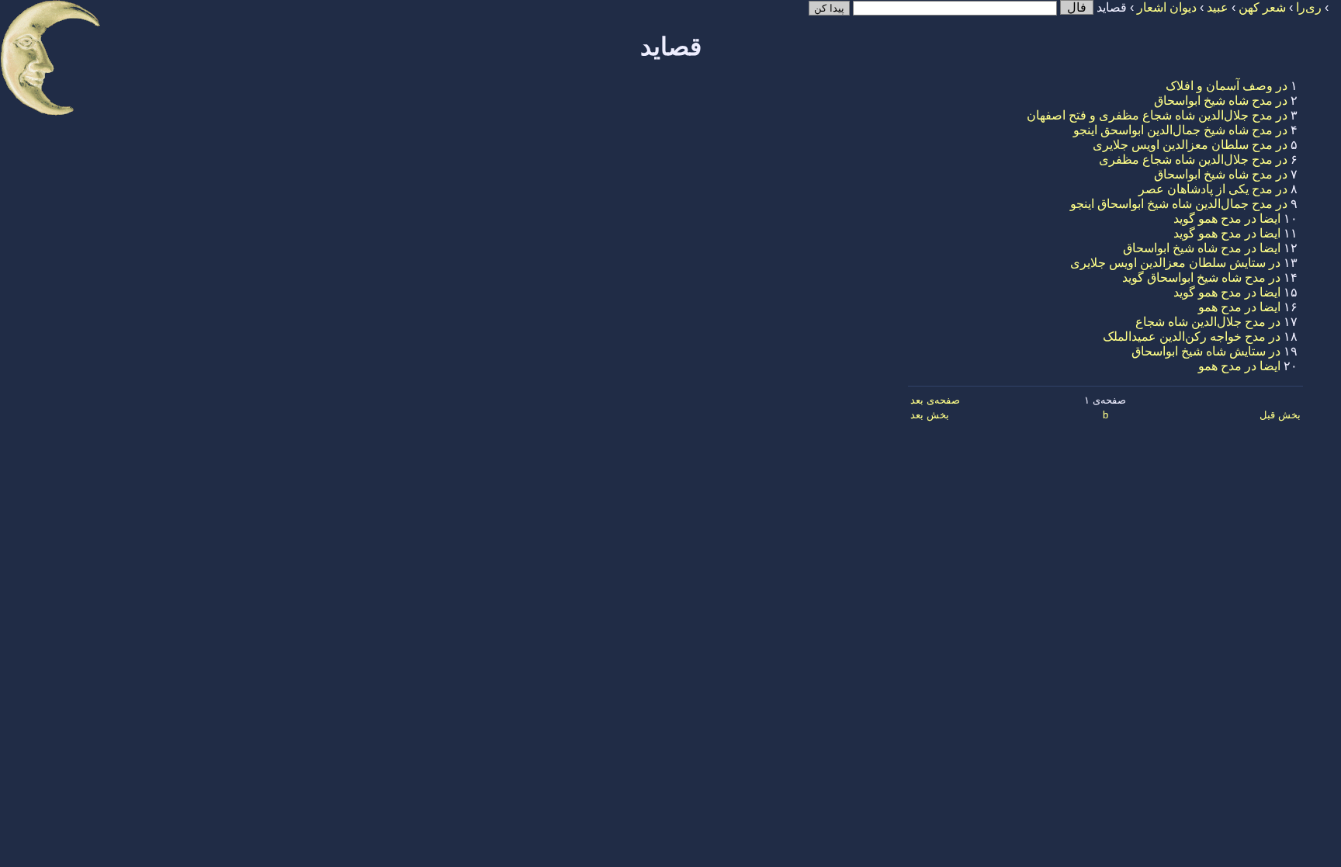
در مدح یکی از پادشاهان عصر (1212, 189)
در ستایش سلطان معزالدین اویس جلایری (1175, 262)
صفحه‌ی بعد (935, 400)
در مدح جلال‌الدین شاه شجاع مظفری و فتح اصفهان (1157, 115)
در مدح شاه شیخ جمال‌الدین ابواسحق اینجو (1180, 130)
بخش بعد (929, 415)
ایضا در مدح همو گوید (1226, 218)
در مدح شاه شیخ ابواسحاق (1220, 100)
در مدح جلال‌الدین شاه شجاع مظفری (1193, 159)
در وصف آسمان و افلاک (1226, 85)
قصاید (671, 47)
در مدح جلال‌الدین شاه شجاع (1207, 321)
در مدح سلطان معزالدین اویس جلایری (1190, 144)
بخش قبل (1280, 415)
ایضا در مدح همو (1239, 307)
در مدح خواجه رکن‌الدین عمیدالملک (1191, 336)
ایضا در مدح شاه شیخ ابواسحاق (1201, 248)
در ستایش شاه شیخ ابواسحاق (1205, 351)
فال (1076, 7)
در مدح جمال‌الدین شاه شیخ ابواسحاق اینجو (1178, 203)
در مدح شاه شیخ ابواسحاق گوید (1201, 277)
